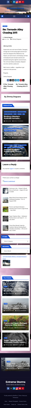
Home (6, 401)
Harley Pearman (18, 121)
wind (15, 130)
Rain (5, 147)
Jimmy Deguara (8, 37)
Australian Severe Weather (10, 111)
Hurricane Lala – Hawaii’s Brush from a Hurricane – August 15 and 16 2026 (15, 291)
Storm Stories (7, 404)
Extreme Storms (15, 8)
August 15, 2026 (9, 310)
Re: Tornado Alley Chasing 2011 (8, 86)
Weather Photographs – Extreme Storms (17, 401)
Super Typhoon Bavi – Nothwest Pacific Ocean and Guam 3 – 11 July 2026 (15, 342)
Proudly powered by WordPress (11, 395)
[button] (25, 16)
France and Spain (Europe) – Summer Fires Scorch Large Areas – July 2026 (15, 325)
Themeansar (15, 397)
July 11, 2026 (8, 344)
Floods (15, 128)
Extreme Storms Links (22, 404)
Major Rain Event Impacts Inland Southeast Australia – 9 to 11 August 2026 (15, 308)
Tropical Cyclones (8, 130)
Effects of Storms (22, 111)
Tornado (5, 26)
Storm (5, 286)
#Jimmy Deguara (16, 39)
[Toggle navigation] (14, 16)
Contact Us (13, 404)
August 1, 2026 (9, 327)
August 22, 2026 (9, 293)
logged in (12, 168)
